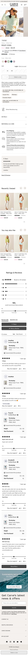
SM (12, 70)
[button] (8, 54)
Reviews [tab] (5, 320)
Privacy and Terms (14, 649)
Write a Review (17, 329)
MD (16, 70)
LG (20, 70)
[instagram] (10, 641)
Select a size (17, 77)
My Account (5, 636)
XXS (3, 70)
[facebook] (7, 641)
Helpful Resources (7, 625)
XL (24, 70)
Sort (14, 334)
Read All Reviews (6, 175)
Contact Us (5, 619)
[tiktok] (21, 641)
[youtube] (17, 641)
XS (7, 70)
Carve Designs (6, 630)
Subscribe (14, 607)
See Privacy (14, 614)
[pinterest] (14, 641)
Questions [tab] (13, 320)
